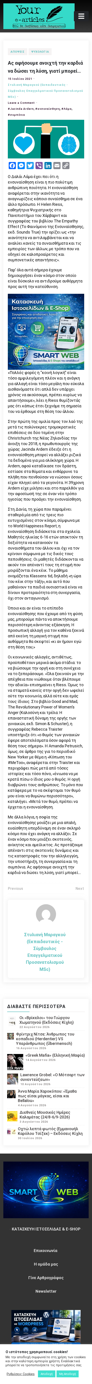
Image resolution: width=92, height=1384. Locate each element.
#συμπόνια (16, 114)
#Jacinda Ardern (21, 108)
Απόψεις (17, 51)
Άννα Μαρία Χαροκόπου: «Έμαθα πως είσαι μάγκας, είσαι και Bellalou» (47, 1096)
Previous (15, 888)
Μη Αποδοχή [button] (67, 1374)
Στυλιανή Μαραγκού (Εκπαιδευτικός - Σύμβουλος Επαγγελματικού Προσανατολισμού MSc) (45, 90)
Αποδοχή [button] (47, 1374)
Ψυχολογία (40, 51)
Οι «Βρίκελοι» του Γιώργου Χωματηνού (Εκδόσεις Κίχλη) (46, 1020)
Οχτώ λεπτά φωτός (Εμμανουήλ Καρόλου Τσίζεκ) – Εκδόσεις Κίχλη (50, 1131)
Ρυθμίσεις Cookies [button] (21, 1374)
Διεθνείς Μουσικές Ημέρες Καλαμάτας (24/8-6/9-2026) (45, 1114)
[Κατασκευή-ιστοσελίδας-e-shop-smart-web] (46, 331)
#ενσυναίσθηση (47, 108)
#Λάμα (66, 108)
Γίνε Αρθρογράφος (46, 1277)
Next (79, 888)
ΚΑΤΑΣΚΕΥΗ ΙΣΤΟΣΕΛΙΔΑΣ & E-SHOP (46, 1229)
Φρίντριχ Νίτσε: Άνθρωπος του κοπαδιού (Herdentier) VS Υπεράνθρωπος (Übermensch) (45, 1039)
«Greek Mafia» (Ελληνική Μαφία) (55, 1055)
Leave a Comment (21, 102)
